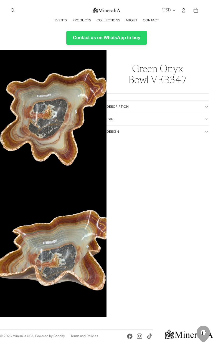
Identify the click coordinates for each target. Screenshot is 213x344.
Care (110, 119)
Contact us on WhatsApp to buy (106, 37)
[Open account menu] (184, 10)
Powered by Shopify (50, 336)
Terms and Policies (84, 336)
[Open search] (13, 10)
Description (117, 106)
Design (112, 131)
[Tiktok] (149, 336)
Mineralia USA (23, 336)
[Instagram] (139, 336)
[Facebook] (129, 336)
